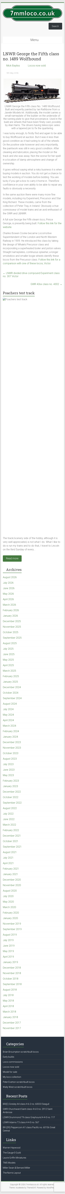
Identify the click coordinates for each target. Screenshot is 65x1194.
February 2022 (11, 830)
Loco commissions (13, 1062)
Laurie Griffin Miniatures (14, 1157)
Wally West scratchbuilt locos (17, 1087)
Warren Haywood (11, 1147)
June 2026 (9, 588)
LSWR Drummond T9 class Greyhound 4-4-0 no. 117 (29, 1117)
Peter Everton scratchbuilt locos (19, 1082)
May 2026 (8, 593)
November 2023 (12, 747)
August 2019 (10, 934)
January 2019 (10, 962)
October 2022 (10, 797)
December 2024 (12, 687)
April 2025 (8, 665)
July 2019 (8, 940)
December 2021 (12, 835)
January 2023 (10, 786)
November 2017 (12, 1028)
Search (55, 26)
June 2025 (9, 654)
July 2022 (8, 813)
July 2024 (8, 709)
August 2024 (10, 703)
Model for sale (10, 1072)
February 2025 (11, 676)
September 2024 (12, 698)
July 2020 (8, 896)
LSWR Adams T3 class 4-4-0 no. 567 (21, 1122)
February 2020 (11, 912)
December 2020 (12, 879)
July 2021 (8, 857)
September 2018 (12, 984)
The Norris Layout (12, 1173)
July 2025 (8, 648)
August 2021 (10, 852)
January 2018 (10, 1017)
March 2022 (9, 824)
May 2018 (8, 1000)
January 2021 (10, 874)
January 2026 (10, 615)
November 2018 (12, 973)
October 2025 (10, 632)
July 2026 (8, 582)
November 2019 (12, 923)
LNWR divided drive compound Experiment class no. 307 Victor (31, 275)
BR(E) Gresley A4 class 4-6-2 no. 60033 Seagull (26, 1104)
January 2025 (10, 681)
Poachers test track (19, 293)
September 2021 (12, 846)
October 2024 (10, 692)
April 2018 (8, 1006)
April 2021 (8, 863)
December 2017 (12, 1022)
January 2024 (10, 736)
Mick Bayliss (13, 65)
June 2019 (9, 945)
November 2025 (12, 626)
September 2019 (12, 929)
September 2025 (12, 637)
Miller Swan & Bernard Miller (16, 1168)
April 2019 (8, 956)
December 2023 (12, 742)
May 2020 (8, 901)
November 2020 (12, 885)
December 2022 (12, 791)
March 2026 (9, 604)
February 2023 (11, 780)
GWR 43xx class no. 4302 (46, 284)
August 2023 (10, 758)
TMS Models (9, 1162)
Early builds (8, 1057)
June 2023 (9, 769)
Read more (12, 558)
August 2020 (10, 890)
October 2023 (10, 753)
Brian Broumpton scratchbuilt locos (21, 1052)
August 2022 (10, 808)
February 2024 (11, 731)
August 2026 (10, 577)
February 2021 (11, 868)
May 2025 (8, 659)
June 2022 (9, 819)
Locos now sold (37, 65)
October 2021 (10, 841)
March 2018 (9, 1011)
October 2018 (10, 978)
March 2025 (9, 670)
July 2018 (8, 995)
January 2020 (10, 918)
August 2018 (10, 989)
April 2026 (8, 599)
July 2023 (8, 764)
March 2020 (9, 907)
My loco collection (12, 1077)
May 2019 (8, 951)
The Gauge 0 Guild (12, 1152)
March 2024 (9, 725)
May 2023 (8, 775)
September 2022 (12, 802)
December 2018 (12, 967)
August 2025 (10, 643)
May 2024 (8, 714)
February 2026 (11, 610)
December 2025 (12, 621)
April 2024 (8, 720)
